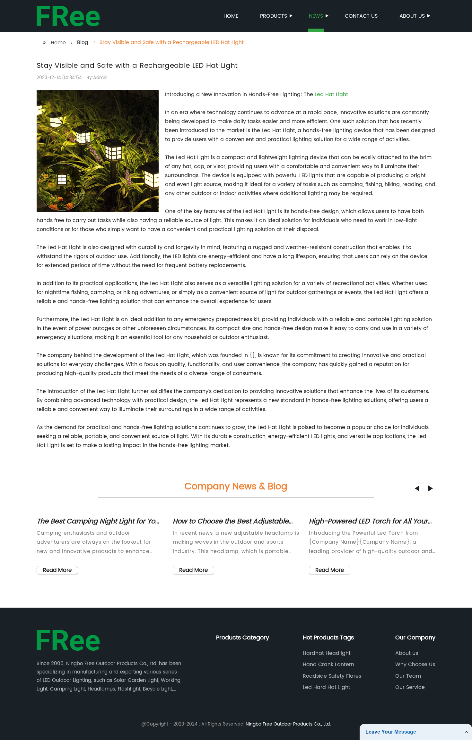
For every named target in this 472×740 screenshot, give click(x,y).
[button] (417, 488)
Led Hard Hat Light (326, 687)
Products (273, 16)
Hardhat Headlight (327, 653)
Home (230, 16)
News (316, 16)
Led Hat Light (331, 94)
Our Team (408, 676)
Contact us (361, 16)
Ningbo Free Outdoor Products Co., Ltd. (288, 724)
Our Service (410, 687)
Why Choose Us (415, 664)
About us (412, 16)
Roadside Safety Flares (332, 676)
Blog (82, 42)
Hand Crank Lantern (328, 664)
